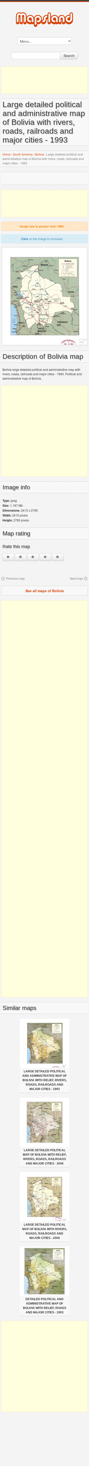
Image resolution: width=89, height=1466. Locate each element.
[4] (45, 557)
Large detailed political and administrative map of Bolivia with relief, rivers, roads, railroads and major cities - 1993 (44, 1080)
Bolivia (39, 154)
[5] (58, 557)
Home (6, 154)
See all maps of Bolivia (44, 590)
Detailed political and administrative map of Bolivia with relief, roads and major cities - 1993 (44, 1305)
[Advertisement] (44, 80)
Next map (76, 578)
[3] (33, 557)
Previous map (15, 578)
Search (69, 55)
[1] (8, 557)
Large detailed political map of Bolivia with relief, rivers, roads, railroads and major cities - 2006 (45, 1157)
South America (23, 154)
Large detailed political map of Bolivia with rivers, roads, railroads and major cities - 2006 (44, 1231)
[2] (20, 557)
